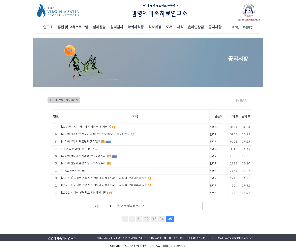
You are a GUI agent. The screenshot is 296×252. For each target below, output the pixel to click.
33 (154, 218)
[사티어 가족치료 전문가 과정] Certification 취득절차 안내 (96, 134)
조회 (232, 116)
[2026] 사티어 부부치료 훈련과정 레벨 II (85, 192)
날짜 (244, 116)
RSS (243, 100)
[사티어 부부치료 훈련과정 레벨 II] (81, 141)
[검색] (198, 206)
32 (146, 218)
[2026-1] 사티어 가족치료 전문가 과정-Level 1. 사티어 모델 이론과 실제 (104, 178)
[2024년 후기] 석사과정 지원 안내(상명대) (86, 127)
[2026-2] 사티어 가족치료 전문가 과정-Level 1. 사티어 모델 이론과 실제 (104, 185)
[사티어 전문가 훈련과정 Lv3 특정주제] (84, 156)
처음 (125, 219)
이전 (132, 219)
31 (139, 218)
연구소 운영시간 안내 (73, 171)
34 (161, 218)
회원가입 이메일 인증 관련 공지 (79, 149)
